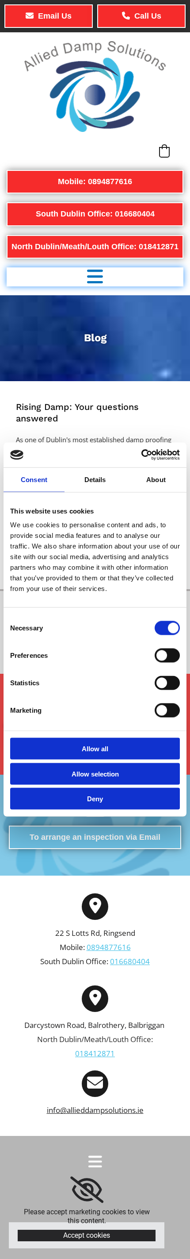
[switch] (167, 656)
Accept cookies (86, 1235)
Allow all (95, 749)
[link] (86, 1190)
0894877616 (109, 947)
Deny (95, 799)
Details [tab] (95, 479)
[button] (48, 16)
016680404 (130, 961)
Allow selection (95, 773)
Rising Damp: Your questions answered (77, 413)
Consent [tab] (34, 479)
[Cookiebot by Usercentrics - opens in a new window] (141, 455)
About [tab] (156, 479)
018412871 (95, 1053)
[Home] (95, 86)
